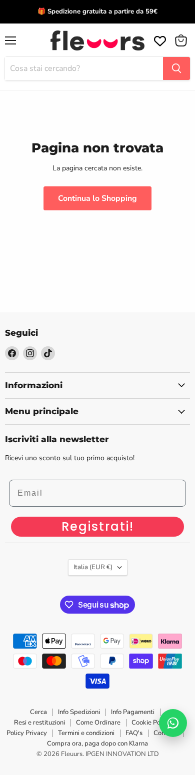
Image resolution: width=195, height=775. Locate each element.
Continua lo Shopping (97, 198)
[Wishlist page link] (159, 40)
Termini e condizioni (86, 733)
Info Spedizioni (79, 712)
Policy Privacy (26, 733)
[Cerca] (176, 68)
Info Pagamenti (132, 712)
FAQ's (134, 733)
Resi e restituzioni (39, 722)
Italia (93, 567)
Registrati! (98, 526)
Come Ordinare (98, 722)
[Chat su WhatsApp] (173, 723)
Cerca (38, 712)
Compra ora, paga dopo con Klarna (97, 743)
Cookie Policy (151, 722)
